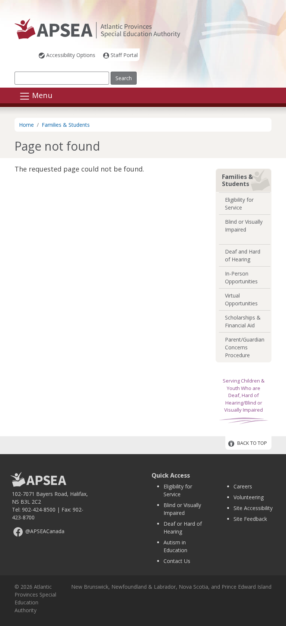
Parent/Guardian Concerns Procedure (244, 347)
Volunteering (248, 497)
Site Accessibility (253, 508)
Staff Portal (124, 55)
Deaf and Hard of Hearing (242, 255)
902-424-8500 (38, 509)
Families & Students (66, 124)
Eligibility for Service (239, 203)
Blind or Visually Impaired (244, 225)
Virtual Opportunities (241, 299)
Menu (41, 96)
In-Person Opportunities (241, 277)
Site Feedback (250, 518)
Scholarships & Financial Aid (243, 321)
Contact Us (176, 560)
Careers (242, 486)
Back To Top (252, 443)
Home (26, 124)
